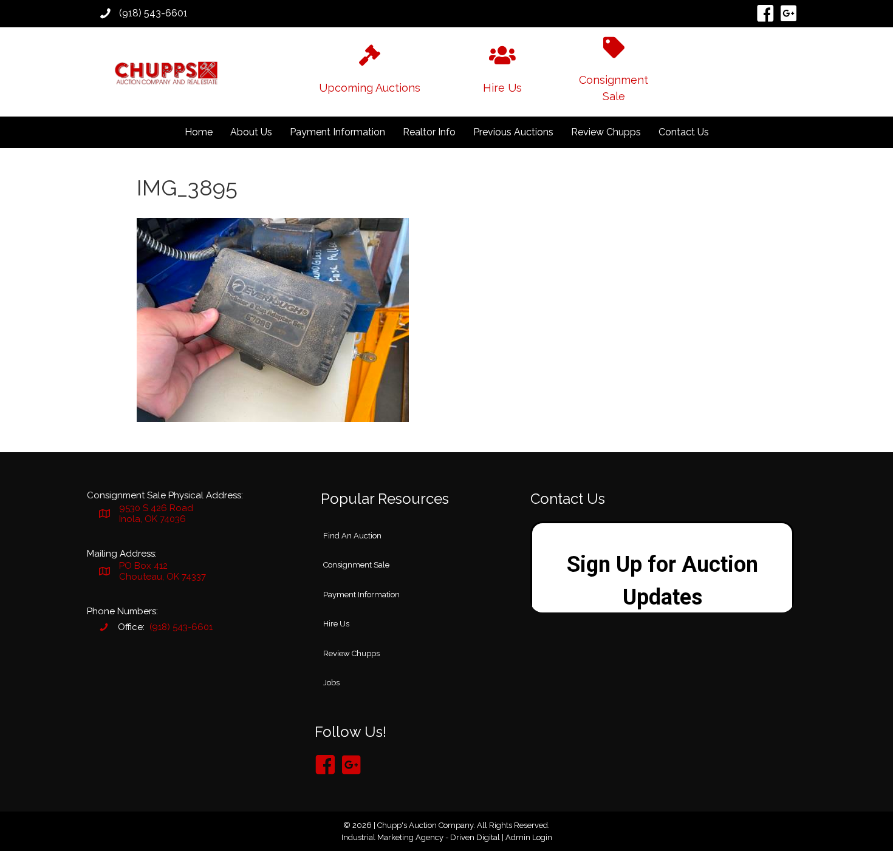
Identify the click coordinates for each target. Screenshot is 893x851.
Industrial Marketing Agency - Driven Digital (420, 837)
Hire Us (336, 623)
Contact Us (684, 132)
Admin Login (528, 837)
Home (199, 132)
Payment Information (337, 132)
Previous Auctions (513, 132)
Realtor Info (429, 132)
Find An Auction (352, 535)
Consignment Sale (356, 564)
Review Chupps (606, 132)
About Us (251, 132)
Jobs (331, 682)
